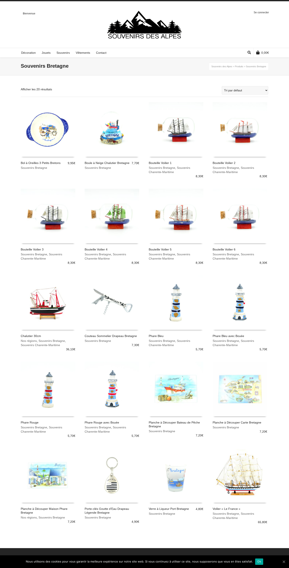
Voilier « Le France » (226, 508)
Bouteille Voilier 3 (32, 249)
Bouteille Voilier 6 (224, 249)
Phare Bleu (156, 336)
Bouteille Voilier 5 (160, 249)
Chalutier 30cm (31, 336)
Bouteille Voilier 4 (96, 249)
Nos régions (29, 340)
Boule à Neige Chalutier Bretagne (107, 163)
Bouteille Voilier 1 (160, 163)
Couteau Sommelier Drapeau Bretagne (111, 336)
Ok (259, 561)
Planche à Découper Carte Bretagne (237, 422)
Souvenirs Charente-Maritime (40, 345)
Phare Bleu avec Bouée (228, 336)
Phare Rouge (30, 422)
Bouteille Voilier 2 (224, 163)
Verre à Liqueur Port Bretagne (169, 508)
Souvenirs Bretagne (34, 167)
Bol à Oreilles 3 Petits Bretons (41, 163)
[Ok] (284, 562)
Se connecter (261, 12)
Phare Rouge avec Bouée (102, 422)
